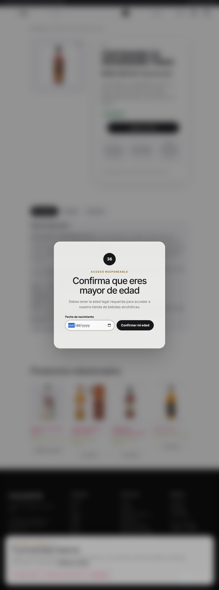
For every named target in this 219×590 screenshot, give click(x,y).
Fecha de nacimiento (79, 316)
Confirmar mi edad (135, 325)
